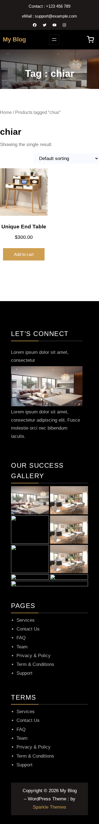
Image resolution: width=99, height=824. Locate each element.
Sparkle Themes (49, 807)
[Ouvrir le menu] (54, 39)
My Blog (14, 39)
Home (6, 112)
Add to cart (24, 254)
